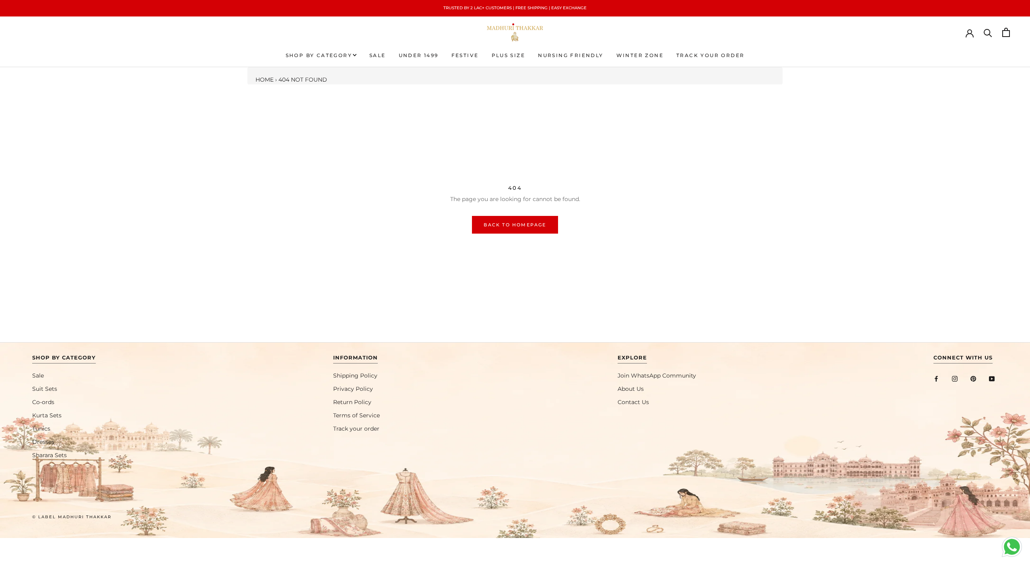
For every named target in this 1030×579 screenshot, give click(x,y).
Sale (377, 55)
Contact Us (633, 402)
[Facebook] (936, 378)
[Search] (988, 32)
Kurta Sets (47, 415)
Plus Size (508, 55)
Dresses (43, 442)
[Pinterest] (973, 378)
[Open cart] (1006, 32)
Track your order (710, 55)
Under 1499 (419, 55)
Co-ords (43, 402)
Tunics (41, 428)
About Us (631, 388)
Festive (465, 55)
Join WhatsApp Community (657, 375)
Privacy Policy (353, 388)
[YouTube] (992, 378)
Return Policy (352, 402)
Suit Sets (44, 388)
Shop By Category (319, 55)
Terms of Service (356, 415)
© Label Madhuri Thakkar (71, 516)
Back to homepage (515, 225)
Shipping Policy (355, 375)
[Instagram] (955, 378)
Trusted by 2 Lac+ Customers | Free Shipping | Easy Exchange (515, 7)
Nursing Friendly (570, 55)
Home (264, 79)
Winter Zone (639, 55)
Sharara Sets (49, 455)
